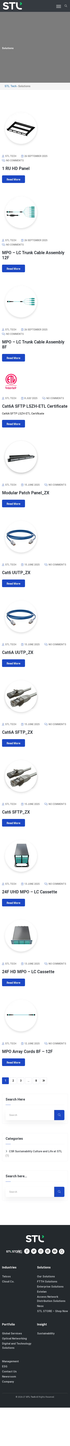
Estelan (42, 1291)
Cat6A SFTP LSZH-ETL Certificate (34, 406)
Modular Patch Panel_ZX (25, 492)
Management (10, 1361)
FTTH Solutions (47, 1281)
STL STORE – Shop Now (52, 1311)
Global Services (12, 1333)
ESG (4, 1366)
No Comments (15, 160)
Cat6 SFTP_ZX (16, 812)
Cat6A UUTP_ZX (17, 652)
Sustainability (46, 1333)
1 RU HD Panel (16, 168)
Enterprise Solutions (50, 1286)
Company (8, 1381)
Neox (40, 1306)
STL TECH (10, 156)
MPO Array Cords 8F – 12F (27, 1051)
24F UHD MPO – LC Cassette (29, 891)
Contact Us (9, 1371)
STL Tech (31, 1397)
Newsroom (9, 1376)
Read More (13, 179)
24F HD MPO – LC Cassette (28, 971)
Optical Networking (14, 1338)
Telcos (6, 1276)
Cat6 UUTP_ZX (16, 572)
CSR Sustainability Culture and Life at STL (35, 1151)
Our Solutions (46, 1276)
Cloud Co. (8, 1281)
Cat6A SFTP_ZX (17, 732)
